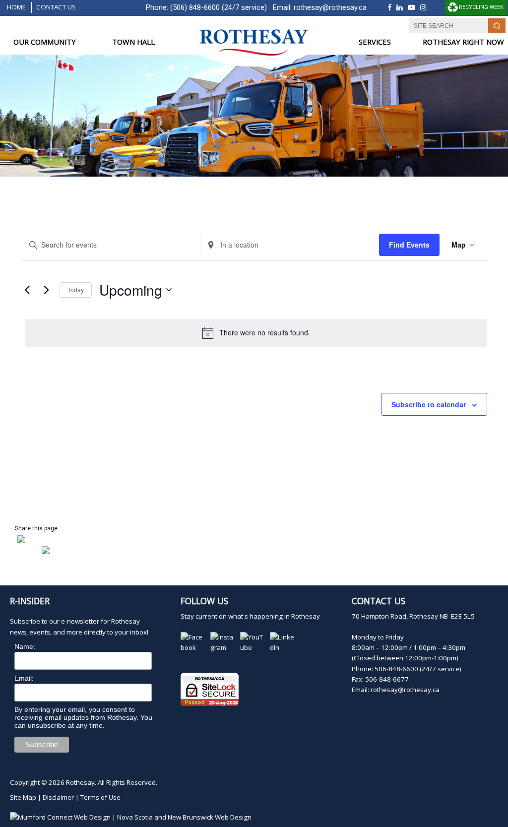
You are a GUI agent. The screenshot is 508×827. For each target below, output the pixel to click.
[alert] (256, 333)
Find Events (409, 245)
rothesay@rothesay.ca (330, 7)
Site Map (23, 797)
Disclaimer (58, 797)
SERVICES (375, 42)
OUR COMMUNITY (44, 42)
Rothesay (80, 782)
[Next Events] (46, 290)
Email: (24, 678)
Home (16, 6)
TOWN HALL (133, 42)
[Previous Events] (27, 290)
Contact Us (56, 6)
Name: (24, 646)
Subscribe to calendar (428, 404)
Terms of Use (100, 797)
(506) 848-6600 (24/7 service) (218, 7)
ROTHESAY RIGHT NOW (463, 42)
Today (75, 289)
